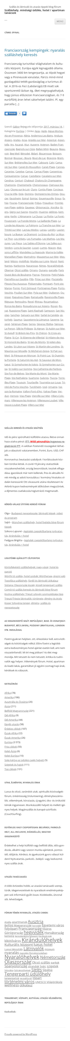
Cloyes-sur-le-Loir (20, 189)
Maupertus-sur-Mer (48, 256)
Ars (12, 144)
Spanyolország (15, 966)
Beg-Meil (14, 153)
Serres (32, 324)
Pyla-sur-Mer (40, 292)
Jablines (53, 212)
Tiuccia (53, 378)
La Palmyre (32, 225)
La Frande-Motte (27, 221)
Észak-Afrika (11, 733)
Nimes (42, 265)
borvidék (36, 925)
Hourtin (33, 212)
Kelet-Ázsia (10, 751)
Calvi (51, 162)
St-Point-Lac (44, 355)
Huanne (43, 212)
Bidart (34, 153)
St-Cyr (15, 337)
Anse (24, 140)
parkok (55, 962)
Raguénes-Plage (21, 297)
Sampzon (49, 310)
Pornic (16, 288)
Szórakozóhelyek (22, 970)
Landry (52, 229)
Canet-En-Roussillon (29, 167)
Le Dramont (30, 234)
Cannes (60, 167)
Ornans (33, 270)
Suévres (44, 378)
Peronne (45, 274)
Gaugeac (30, 207)
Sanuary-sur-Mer (30, 315)
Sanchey (15, 315)
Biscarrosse (45, 153)
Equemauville (46, 198)
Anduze (58, 135)
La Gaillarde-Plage (47, 221)
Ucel (44, 387)
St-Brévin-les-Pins (25, 333)
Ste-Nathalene (19, 378)
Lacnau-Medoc (30, 229)
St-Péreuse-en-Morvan (23, 355)
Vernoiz (14, 396)
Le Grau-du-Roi (46, 234)
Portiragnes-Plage (47, 288)
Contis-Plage (45, 189)
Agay (37, 131)
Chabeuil (29, 180)
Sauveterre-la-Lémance (36, 319)
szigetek (52, 966)
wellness (11, 985)
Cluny (34, 189)
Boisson (57, 153)
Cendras (9, 180)
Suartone (34, 378)
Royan (54, 306)
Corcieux (58, 189)
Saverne (54, 319)
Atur (26, 144)
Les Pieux (17, 243)
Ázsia (7, 706)
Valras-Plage (50, 391)
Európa (20, 131)
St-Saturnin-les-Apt (27, 360)
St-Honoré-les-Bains (15, 342)
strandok (33, 966)
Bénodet (25, 153)
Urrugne (52, 387)
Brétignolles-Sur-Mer (26, 162)
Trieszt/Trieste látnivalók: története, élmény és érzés (33, 598)
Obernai (8, 270)
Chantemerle (24, 185)
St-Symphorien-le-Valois (25, 364)
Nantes (8, 265)
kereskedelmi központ (26, 935)
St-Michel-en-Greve (38, 351)
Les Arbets (20, 238)
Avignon (44, 144)
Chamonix (10, 185)
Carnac (29, 171)
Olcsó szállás (21, 270)
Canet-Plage (48, 167)
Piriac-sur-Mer (42, 279)
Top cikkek (10, 769)
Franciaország (26, 203)
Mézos (14, 261)
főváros (47, 928)
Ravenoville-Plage (54, 297)
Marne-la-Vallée (54, 252)
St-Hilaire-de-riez (55, 337)
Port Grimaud (28, 288)
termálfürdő (26, 978)
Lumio (43, 247)
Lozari (35, 247)
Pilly (31, 279)
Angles (17, 140)
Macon (52, 247)
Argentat (52, 140)
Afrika (7, 692)
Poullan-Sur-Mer (23, 292)
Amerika (9, 697)
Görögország (13, 933)
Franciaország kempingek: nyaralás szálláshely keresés (34, 52)
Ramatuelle (37, 297)
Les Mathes (48, 238)
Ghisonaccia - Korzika (47, 207)
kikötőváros (12, 941)
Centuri (19, 180)
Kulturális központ (18, 944)
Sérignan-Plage (19, 324)
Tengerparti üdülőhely (27, 974)
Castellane (35, 176)
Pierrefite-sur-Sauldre (16, 279)
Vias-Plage (25, 396)
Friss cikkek (10, 746)
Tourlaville (32, 382)
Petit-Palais (58, 274)
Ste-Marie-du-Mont (36, 373)
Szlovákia (8, 970)
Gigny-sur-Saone (19, 212)
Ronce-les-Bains (13, 306)
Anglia (7, 922)
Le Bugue (17, 234)
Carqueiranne (12, 176)
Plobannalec (35, 283)
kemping (9, 936)
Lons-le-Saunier (22, 247)
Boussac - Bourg (22, 158)
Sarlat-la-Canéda (50, 315)
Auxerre (34, 144)
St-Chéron (41, 333)
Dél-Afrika (9, 715)
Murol (53, 261)
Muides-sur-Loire (39, 261)
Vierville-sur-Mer (41, 396)
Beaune (54, 149)
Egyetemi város (53, 925)
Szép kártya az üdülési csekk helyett (24, 760)
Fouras (13, 203)
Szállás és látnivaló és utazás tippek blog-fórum (35, 6)
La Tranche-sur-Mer (50, 225)
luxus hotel (43, 944)
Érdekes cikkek (12, 728)
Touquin (21, 382)
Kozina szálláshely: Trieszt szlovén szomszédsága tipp (33, 594)
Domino (29, 194)
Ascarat (19, 144)
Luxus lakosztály (13, 949)
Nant (61, 261)
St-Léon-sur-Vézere (24, 346)
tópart (37, 978)
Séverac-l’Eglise (45, 324)
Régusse (9, 301)
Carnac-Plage (41, 171)
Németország (52, 957)
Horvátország (54, 932)
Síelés (36, 969)
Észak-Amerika (12, 737)
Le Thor (8, 238)
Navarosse (32, 265)
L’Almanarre (24, 216)
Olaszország (17, 961)
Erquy (58, 198)
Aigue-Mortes (55, 131)
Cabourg (43, 162)
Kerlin (13, 216)
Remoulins (21, 301)
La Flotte (48, 216)
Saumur (18, 319)
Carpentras (56, 171)
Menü (60, 21)
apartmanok (19, 922)
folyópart (11, 928)
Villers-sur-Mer (36, 405)
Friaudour (48, 203)
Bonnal (8, 158)
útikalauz (26, 985)
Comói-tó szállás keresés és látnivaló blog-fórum (31, 589)
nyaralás (11, 952)
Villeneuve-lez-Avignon (23, 400)
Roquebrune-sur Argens (36, 306)
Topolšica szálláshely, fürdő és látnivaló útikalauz (31, 580)
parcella (53, 270)
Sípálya (47, 970)
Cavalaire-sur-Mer (51, 176)
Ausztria (35, 921)
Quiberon (54, 292)
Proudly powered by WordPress (20, 1034)
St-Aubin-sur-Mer (55, 328)
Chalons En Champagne (48, 180)
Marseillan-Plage (13, 256)
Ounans (43, 270)
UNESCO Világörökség (48, 982)
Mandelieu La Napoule (32, 252)
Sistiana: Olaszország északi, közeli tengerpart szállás (33, 585)
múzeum (50, 949)
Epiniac (34, 198)
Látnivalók (34, 948)
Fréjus (38, 203)
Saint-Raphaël (35, 310)
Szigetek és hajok (13, 764)
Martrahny (30, 256)
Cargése (19, 171)
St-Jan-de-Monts (37, 342)
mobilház (24, 261)
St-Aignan (39, 328)
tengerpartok (11, 978)
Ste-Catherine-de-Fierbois (47, 369)
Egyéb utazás (11, 724)
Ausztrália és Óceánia (16, 701)
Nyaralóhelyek (55, 265)
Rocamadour (51, 301)
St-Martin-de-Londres (48, 346)
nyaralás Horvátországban (33, 953)
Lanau (43, 229)
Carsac (24, 176)
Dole (21, 194)
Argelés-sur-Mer (37, 140)
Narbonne (19, 265)
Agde (44, 131)
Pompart (48, 283)
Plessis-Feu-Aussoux (15, 283)
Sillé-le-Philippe (24, 328)
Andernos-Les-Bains (42, 135)
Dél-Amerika (11, 719)
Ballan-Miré (42, 149)
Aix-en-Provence (13, 135)
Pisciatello (57, 279)
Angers (8, 140)
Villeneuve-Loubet (47, 400)
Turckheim (35, 387)
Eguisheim (15, 198)
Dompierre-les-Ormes (47, 194)
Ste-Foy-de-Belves (14, 373)
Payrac (36, 274)
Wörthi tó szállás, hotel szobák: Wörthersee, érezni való (34, 576)
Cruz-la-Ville (10, 194)
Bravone (51, 158)
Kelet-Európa (11, 755)
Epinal (25, 198)
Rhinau (39, 301)
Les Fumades (34, 238)
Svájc (43, 966)
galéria (20, 207)
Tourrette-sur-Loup (50, 382)
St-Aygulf (9, 333)
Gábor (16, 126)
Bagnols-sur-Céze (25, 149)
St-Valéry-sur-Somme (20, 369)
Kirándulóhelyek (42, 940)
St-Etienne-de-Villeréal (32, 337)
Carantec (9, 171)
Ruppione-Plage (18, 310)
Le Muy (60, 234)
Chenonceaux (40, 185)
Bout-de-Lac (39, 158)
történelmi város (19, 981)
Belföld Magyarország (16, 710)
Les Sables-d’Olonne (34, 243)
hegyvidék (34, 932)
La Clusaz (37, 216)
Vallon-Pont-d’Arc (32, 391)
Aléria (27, 135)
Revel (31, 301)
